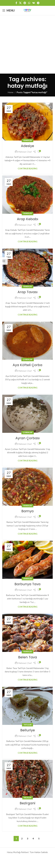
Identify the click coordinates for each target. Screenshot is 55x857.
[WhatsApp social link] (29, 3)
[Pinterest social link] (25, 3)
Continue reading (27, 168)
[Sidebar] (4, 261)
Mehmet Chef (25, 151)
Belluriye (27, 730)
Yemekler (27, 140)
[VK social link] (33, 3)
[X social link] (20, 3)
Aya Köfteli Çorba (27, 365)
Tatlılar (27, 725)
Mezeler (27, 798)
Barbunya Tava (27, 584)
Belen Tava (27, 657)
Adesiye (27, 145)
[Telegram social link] (38, 3)
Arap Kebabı (27, 219)
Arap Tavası (28, 292)
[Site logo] (27, 10)
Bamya (27, 511)
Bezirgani (27, 803)
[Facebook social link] (16, 3)
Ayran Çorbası (27, 438)
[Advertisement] (27, 44)
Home (10, 92)
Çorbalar (27, 359)
